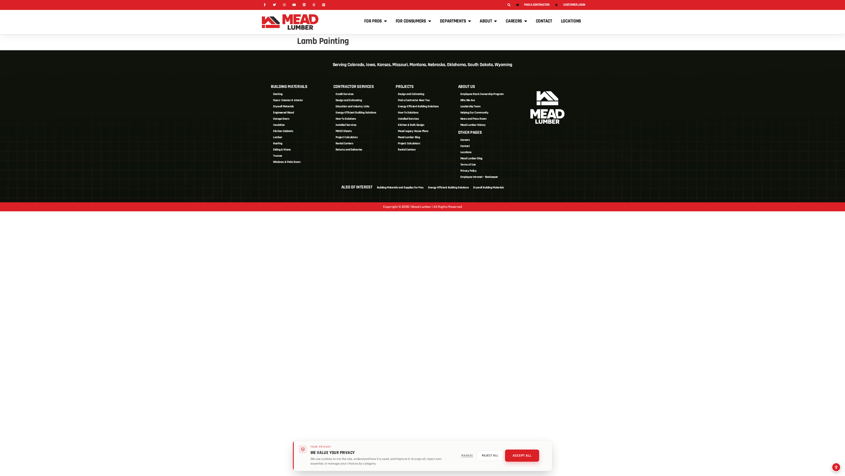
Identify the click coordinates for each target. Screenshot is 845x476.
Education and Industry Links (353, 106)
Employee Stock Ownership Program (482, 94)
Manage (467, 455)
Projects (405, 86)
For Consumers (411, 21)
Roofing (277, 143)
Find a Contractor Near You (414, 100)
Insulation (279, 125)
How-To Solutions (346, 119)
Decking (278, 94)
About (486, 21)
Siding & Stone (282, 150)
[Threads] (314, 5)
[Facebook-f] (265, 5)
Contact (544, 21)
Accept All (522, 456)
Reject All (490, 455)
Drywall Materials (283, 106)
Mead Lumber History (473, 125)
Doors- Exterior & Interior (288, 100)
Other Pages (470, 132)
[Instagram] (284, 5)
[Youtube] (294, 5)
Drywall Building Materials (488, 188)
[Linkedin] (304, 5)
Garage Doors (281, 119)
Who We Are (467, 100)
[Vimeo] (324, 5)
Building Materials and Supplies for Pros (400, 188)
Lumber (277, 137)
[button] (509, 5)
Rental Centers (344, 143)
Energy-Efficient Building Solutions (356, 113)
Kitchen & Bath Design (411, 125)
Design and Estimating (349, 100)
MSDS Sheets (344, 131)
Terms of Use (468, 165)
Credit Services (345, 94)
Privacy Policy (468, 171)
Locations (571, 21)
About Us (466, 86)
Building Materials (289, 86)
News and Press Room (473, 119)
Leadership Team (470, 106)
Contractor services (353, 86)
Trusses (277, 156)
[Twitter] (274, 5)
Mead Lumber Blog (409, 137)
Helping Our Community (474, 113)
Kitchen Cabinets (283, 131)
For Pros (373, 21)
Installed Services (346, 125)
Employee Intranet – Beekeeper (479, 177)
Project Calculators (347, 137)
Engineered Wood (283, 113)
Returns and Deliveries (349, 150)
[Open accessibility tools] (836, 467)
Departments (453, 21)
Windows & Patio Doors (287, 162)
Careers (514, 21)
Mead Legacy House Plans (413, 131)
